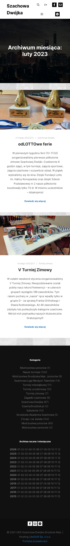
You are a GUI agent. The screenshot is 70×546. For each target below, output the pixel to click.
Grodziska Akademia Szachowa (35, 414)
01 (19, 449)
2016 (13, 492)
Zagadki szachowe (35, 397)
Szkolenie (32, 410)
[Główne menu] (42, 14)
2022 (13, 466)
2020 (13, 475)
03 (26, 453)
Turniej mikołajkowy (35, 385)
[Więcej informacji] (46, 5)
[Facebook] (54, 5)
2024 (13, 458)
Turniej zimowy (45, 263)
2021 (13, 470)
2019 (13, 479)
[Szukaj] (38, 5)
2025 (13, 453)
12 (59, 453)
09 (48, 453)
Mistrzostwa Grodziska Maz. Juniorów (35, 376)
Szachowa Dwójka (18, 9)
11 (56, 453)
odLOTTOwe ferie (35, 144)
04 (30, 449)
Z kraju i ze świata (31, 419)
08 (45, 453)
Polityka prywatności (35, 541)
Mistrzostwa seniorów (33, 367)
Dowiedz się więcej (35, 201)
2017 (13, 487)
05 (34, 453)
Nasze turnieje (31, 372)
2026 (13, 449)
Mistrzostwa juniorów (34, 423)
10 (52, 453)
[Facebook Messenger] (57, 14)
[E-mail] (60, 5)
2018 (13, 483)
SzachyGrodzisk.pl (33, 406)
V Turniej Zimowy (35, 269)
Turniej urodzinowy (34, 389)
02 (22, 453)
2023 (13, 462)
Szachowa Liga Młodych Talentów (34, 380)
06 (37, 449)
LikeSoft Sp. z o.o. (40, 536)
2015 (13, 496)
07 (41, 458)
